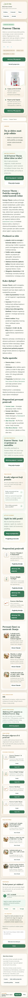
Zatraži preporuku (14, 64)
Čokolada (20, 416)
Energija (22, 908)
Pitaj (24, 994)
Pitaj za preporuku (12, 533)
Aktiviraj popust (14, 726)
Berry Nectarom (20, 381)
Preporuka (6, 16)
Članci (19, 12)
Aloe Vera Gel (10, 421)
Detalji (16, 763)
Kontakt (14, 16)
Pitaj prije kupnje (14, 183)
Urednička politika (8, 982)
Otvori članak (15, 648)
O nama (6, 979)
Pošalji (14, 946)
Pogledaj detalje (17, 564)
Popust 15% (16, 767)
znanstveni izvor (8, 221)
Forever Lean (10, 406)
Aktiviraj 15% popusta (14, 59)
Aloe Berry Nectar (11, 428)
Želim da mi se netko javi (14, 941)
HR (7, 47)
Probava (6, 908)
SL (11, 47)
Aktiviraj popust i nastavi (14, 178)
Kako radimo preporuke (16, 979)
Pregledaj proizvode (12, 539)
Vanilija (8, 418)
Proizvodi (13, 12)
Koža (14, 908)
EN (4, 47)
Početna (5, 12)
